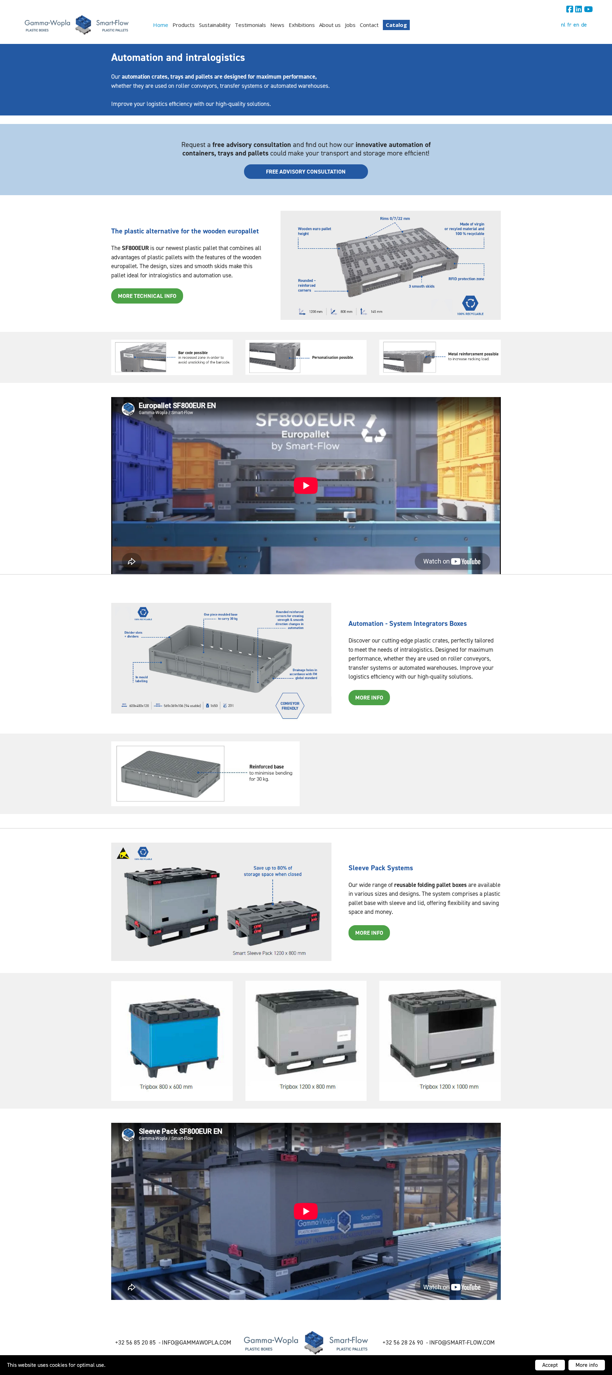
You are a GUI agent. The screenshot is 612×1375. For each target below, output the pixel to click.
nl (563, 24)
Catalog (396, 24)
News (277, 24)
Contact (369, 24)
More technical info (147, 296)
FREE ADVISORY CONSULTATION (306, 171)
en (576, 24)
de (584, 24)
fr (569, 24)
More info (587, 1365)
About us (330, 24)
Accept (550, 1365)
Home (160, 24)
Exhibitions (302, 24)
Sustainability (215, 24)
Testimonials (250, 24)
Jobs (350, 24)
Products (183, 24)
